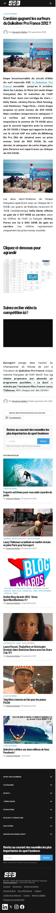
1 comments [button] (15, 418)
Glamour (7, 538)
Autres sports (20, 588)
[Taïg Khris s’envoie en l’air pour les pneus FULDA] (28, 680)
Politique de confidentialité (13, 900)
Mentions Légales (38, 895)
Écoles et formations (13, 818)
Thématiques (9, 801)
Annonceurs (17, 886)
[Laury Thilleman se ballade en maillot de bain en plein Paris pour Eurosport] (28, 523)
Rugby (35, 591)
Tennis (15, 593)
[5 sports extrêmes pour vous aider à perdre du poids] (28, 473)
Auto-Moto (8, 588)
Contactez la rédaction (12, 895)
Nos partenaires (9, 891)
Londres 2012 (27, 591)
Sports (6, 793)
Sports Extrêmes (10, 14)
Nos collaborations (25, 891)
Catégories (8, 785)
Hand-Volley (16, 591)
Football (45, 588)
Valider (43, 441)
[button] (5, 3)
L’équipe (37, 891)
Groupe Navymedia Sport (14, 834)
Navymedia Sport (10, 882)
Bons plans (37, 588)
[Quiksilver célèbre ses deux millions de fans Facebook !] (28, 730)
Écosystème (8, 810)
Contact (26, 895)
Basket (29, 588)
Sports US (8, 593)
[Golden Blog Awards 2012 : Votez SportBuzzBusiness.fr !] (28, 572)
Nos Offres (8, 826)
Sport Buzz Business (12, 777)
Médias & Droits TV (19, 538)
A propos (6, 886)
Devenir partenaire (31, 886)
